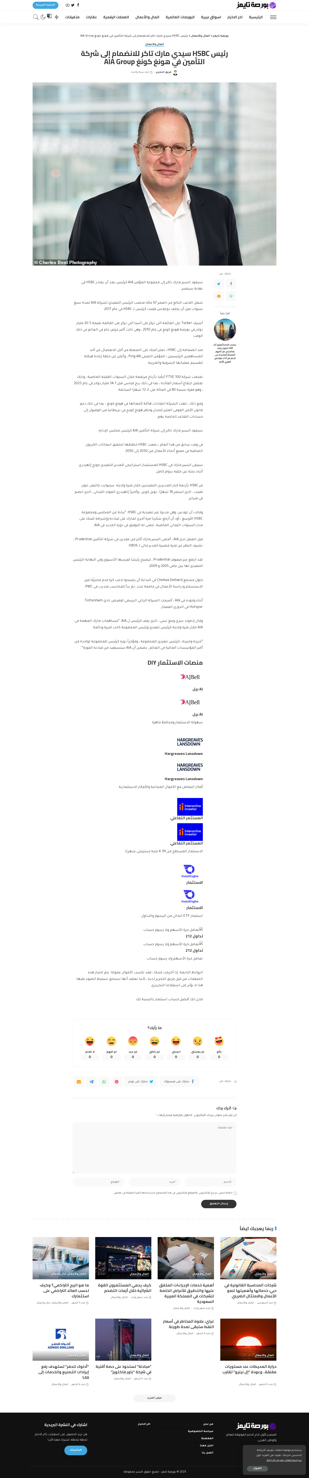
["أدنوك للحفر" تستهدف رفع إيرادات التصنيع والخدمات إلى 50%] (61, 1340)
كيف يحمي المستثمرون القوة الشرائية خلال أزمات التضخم (124, 1288)
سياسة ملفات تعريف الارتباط (284, 1460)
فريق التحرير (163, 72)
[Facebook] (78, 5)
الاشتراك (76, 1450)
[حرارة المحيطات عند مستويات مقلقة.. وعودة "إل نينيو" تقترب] (248, 1340)
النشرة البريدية (45, 5)
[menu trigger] (271, 17)
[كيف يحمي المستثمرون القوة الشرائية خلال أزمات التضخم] (123, 1258)
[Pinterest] (116, 1081)
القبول (257, 1468)
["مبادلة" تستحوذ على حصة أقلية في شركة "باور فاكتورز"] (123, 1340)
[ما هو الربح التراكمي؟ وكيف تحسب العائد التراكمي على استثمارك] (61, 1258)
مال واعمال (58, 1274)
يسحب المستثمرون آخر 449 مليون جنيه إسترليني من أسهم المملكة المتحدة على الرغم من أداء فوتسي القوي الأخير (225, 353)
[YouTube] (67, 5)
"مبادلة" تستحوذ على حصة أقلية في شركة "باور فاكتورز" (123, 1369)
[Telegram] (91, 1081)
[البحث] (36, 17)
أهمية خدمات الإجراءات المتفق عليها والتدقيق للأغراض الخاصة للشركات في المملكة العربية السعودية (186, 1293)
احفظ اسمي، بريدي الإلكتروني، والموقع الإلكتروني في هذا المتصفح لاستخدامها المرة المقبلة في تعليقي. (172, 1193)
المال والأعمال (154, 44)
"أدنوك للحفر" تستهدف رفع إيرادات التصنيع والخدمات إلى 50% (63, 1372)
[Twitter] (72, 5)
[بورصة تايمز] (256, 5)
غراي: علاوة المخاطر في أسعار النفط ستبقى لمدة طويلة (188, 1324)
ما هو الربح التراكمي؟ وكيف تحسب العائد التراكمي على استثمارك (64, 1290)
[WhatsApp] (231, 296)
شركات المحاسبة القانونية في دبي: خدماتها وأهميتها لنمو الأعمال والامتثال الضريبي (250, 1290)
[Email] (219, 296)
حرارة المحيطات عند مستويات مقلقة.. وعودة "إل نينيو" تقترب (249, 1369)
